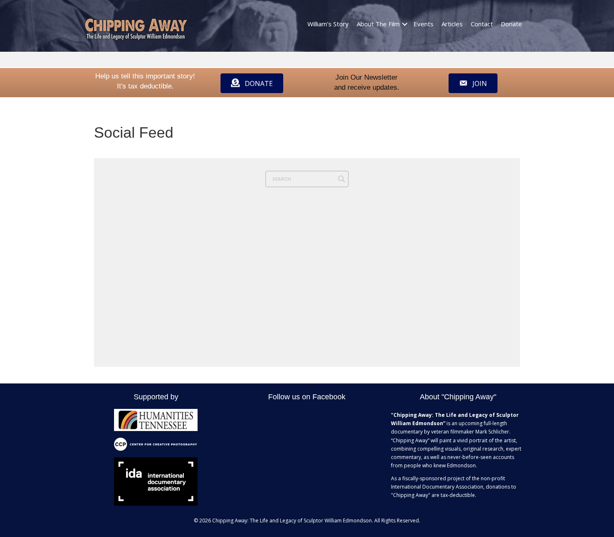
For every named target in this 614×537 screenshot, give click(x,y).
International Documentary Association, (438, 486)
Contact (482, 24)
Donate (511, 24)
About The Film (378, 24)
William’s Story (328, 24)
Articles (452, 24)
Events (424, 24)
